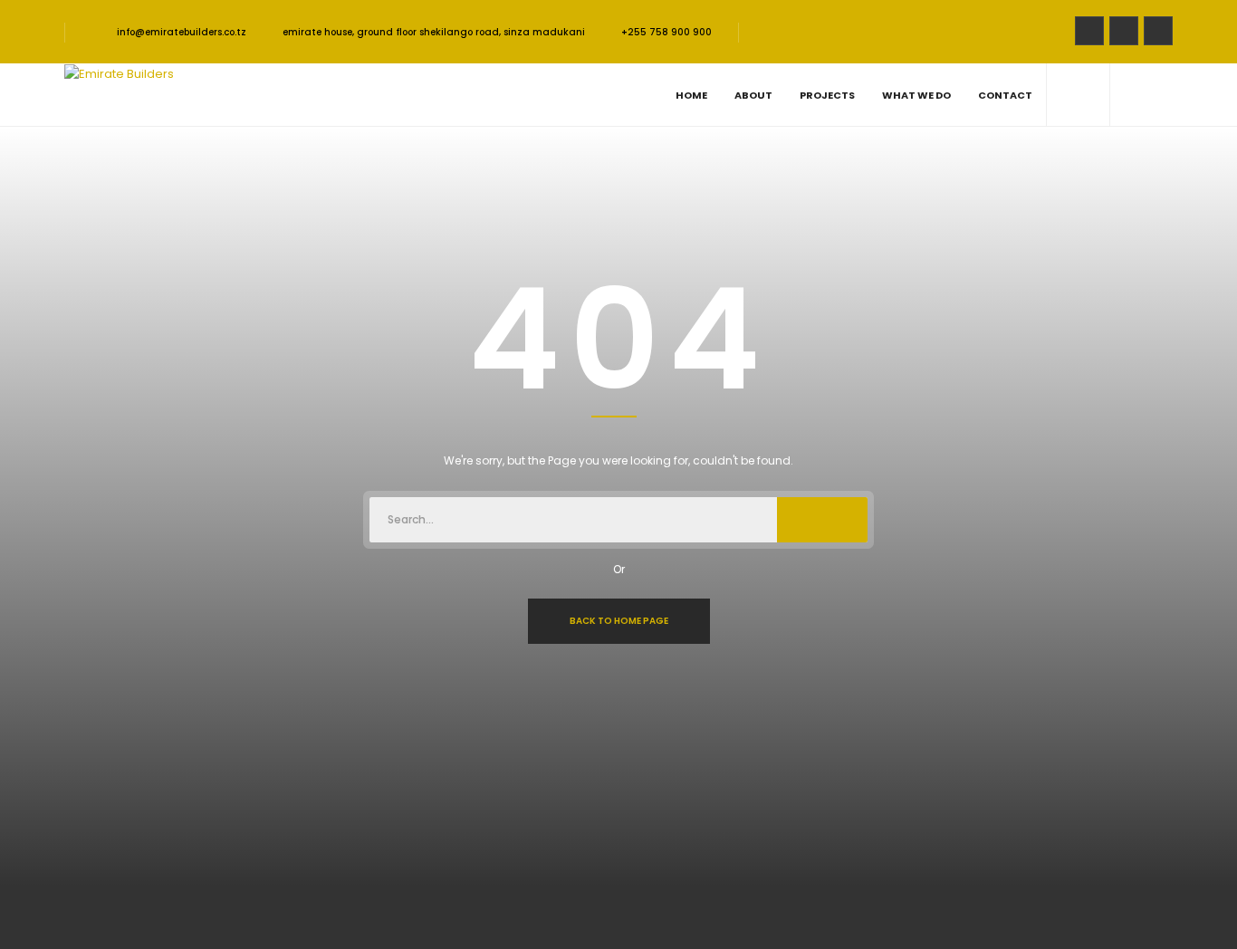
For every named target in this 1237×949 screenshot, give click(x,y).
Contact (1005, 95)
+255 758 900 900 (666, 32)
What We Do (916, 95)
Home (691, 95)
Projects (827, 95)
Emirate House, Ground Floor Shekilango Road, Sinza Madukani (434, 32)
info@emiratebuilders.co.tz (180, 32)
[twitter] (1123, 30)
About (753, 95)
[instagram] (1158, 30)
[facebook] (1089, 30)
